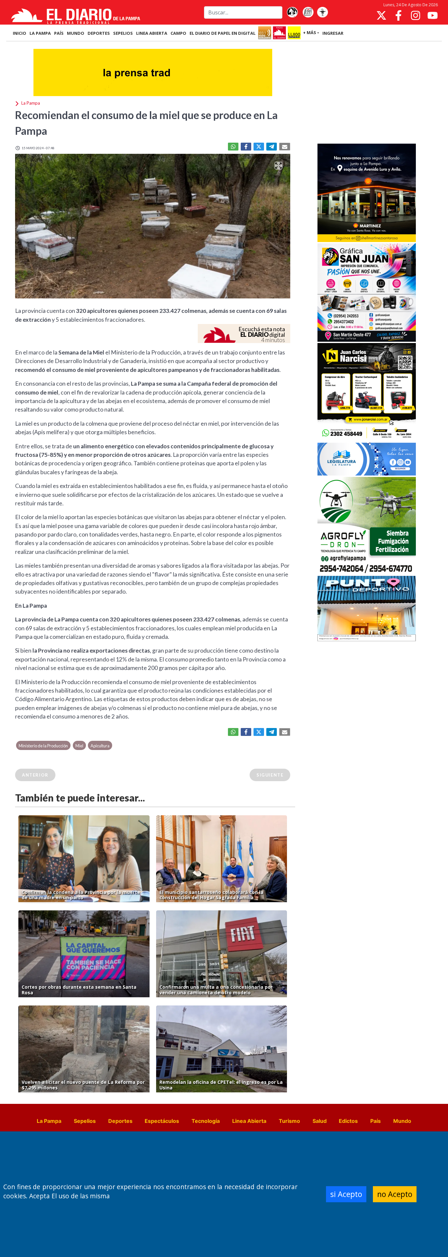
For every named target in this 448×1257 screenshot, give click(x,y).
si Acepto (346, 1194)
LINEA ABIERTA (151, 33)
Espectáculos (162, 1121)
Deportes (120, 1121)
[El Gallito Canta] (292, 12)
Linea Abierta (249, 1121)
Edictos (348, 1121)
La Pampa (49, 1121)
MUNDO (75, 33)
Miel (79, 745)
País (375, 1121)
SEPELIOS (123, 33)
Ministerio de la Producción (43, 745)
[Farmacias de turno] (322, 12)
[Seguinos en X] (381, 15)
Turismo (289, 1121)
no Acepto (394, 1194)
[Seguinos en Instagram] (415, 15)
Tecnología (206, 1121)
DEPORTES (99, 33)
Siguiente (269, 775)
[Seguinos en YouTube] (432, 15)
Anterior (35, 775)
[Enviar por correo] (284, 147)
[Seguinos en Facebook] (398, 15)
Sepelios (85, 1121)
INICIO (19, 33)
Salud (320, 1121)
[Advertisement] (366, 93)
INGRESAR (332, 33)
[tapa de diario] (308, 12)
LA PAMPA (40, 33)
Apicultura (100, 745)
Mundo (402, 1121)
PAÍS (59, 33)
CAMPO (178, 33)
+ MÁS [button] (309, 32)
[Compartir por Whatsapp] (233, 147)
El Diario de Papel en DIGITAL (222, 33)
